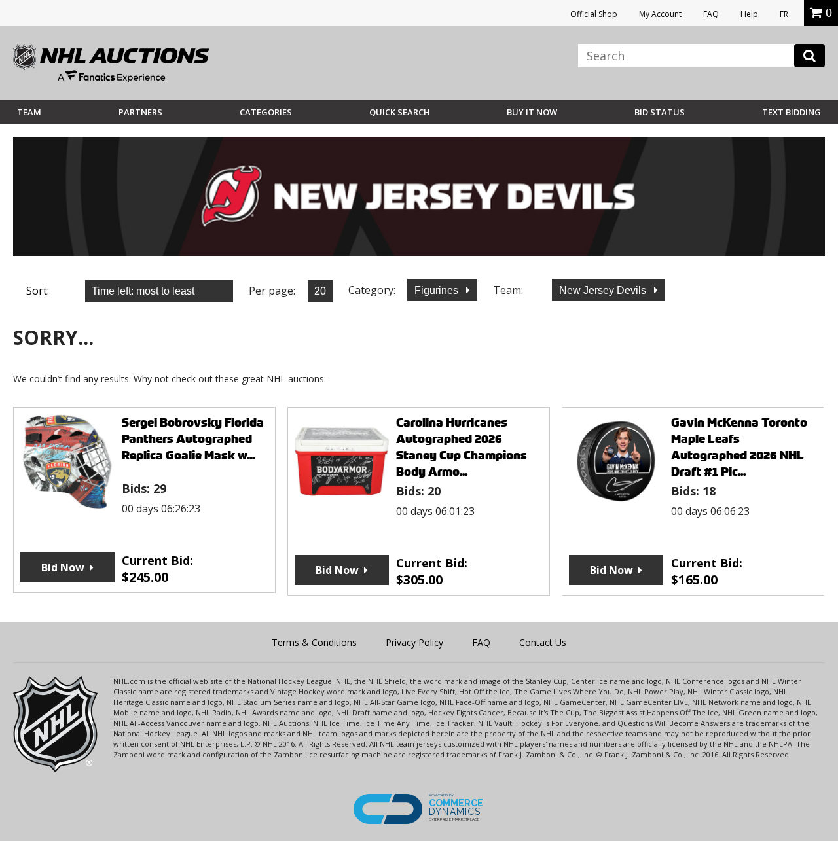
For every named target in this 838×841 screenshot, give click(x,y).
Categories (266, 112)
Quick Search (399, 112)
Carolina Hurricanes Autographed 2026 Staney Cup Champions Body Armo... (461, 447)
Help (749, 14)
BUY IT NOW (532, 112)
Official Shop (593, 14)
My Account (660, 14)
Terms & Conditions (314, 642)
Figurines (437, 290)
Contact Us (542, 642)
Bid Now (62, 567)
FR (784, 14)
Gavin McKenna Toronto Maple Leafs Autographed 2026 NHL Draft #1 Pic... (739, 447)
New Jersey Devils (604, 290)
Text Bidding (791, 112)
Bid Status (659, 112)
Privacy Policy (414, 642)
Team (29, 112)
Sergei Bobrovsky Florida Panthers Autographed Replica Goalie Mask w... (193, 438)
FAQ (711, 14)
